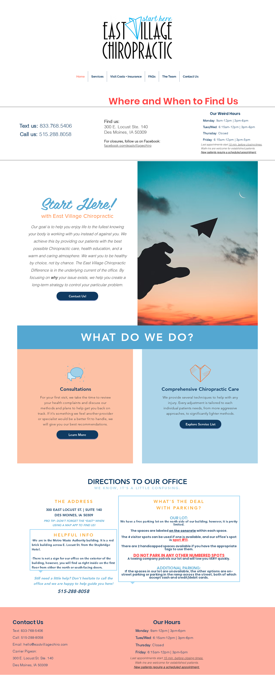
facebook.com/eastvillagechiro (127, 145)
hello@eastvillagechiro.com (45, 644)
